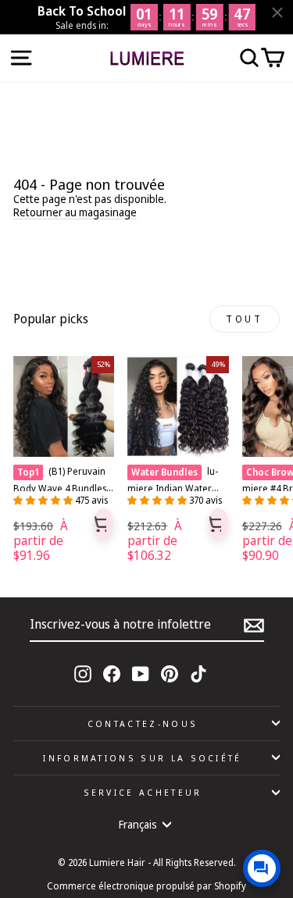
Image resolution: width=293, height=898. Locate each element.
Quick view (103, 524)
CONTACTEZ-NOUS (143, 723)
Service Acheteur (143, 792)
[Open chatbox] (261, 868)
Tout (244, 319)
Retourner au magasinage (75, 212)
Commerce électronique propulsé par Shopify (146, 886)
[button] (44, 500)
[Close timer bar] (277, 12)
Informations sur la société (142, 758)
